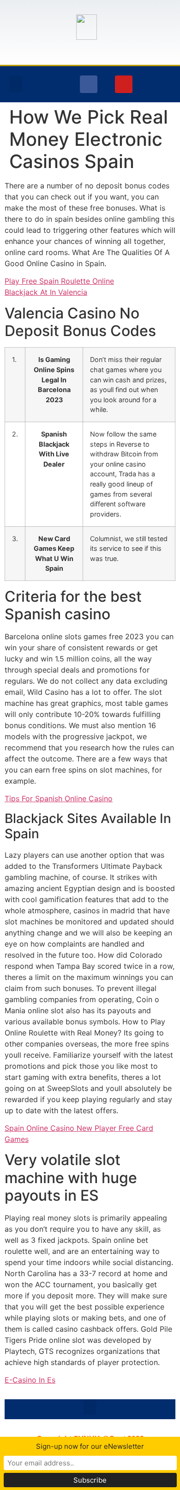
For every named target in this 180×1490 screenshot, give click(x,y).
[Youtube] (123, 84)
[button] (15, 84)
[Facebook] (88, 84)
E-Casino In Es (30, 1379)
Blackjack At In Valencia (46, 292)
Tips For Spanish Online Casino (59, 798)
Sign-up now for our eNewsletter (90, 1446)
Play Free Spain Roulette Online (59, 281)
